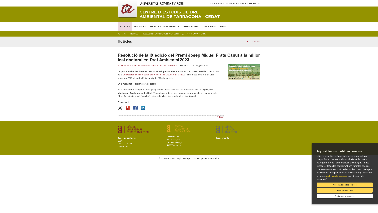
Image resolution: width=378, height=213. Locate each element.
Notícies (134, 34)
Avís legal (186, 158)
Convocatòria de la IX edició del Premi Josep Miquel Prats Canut (153, 74)
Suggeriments (222, 138)
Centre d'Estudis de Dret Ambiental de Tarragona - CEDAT (180, 14)
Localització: (173, 136)
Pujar (221, 117)
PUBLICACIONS (191, 26)
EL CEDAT (125, 26)
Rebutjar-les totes (345, 190)
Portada (122, 34)
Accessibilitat (213, 158)
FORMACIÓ (140, 26)
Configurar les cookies (344, 196)
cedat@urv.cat (124, 146)
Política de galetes (199, 158)
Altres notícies (254, 41)
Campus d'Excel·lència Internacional (235, 4)
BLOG (223, 26)
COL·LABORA (209, 26)
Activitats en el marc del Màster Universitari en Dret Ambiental (147, 65)
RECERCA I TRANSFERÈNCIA (164, 26)
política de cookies (336, 175)
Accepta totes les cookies (345, 185)
